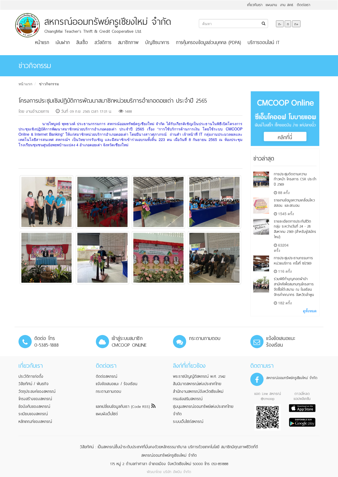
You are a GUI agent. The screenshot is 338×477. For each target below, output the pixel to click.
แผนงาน (271, 5)
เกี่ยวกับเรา (254, 5)
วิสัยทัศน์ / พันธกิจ (33, 383)
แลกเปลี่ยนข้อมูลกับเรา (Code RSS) (123, 406)
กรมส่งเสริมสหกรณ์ (188, 398)
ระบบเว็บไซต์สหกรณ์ (188, 421)
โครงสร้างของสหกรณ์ (35, 398)
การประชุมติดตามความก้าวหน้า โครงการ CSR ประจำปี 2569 (295, 179)
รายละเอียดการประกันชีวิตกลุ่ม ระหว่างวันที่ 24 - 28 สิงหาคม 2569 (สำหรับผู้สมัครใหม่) (295, 229)
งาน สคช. (287, 5)
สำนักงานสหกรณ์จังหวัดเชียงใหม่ (198, 391)
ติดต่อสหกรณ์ (106, 376)
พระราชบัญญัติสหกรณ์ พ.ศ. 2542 (199, 376)
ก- (279, 23)
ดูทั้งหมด (310, 310)
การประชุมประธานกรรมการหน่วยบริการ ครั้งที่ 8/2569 (293, 260)
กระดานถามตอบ (108, 391)
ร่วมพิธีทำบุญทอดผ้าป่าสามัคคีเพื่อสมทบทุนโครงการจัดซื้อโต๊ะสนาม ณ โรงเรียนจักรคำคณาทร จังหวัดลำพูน (294, 286)
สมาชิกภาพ (128, 42)
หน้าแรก (42, 42)
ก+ (296, 23)
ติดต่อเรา (303, 5)
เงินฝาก (63, 42)
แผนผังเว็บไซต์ (107, 413)
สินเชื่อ (82, 42)
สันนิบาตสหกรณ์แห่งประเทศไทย (197, 383)
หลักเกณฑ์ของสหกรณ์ (35, 421)
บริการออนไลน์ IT (264, 42)
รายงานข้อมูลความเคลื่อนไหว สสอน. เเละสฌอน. (294, 203)
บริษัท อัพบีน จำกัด (177, 472)
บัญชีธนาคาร (157, 42)
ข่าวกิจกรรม (49, 83)
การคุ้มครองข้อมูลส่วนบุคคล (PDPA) (208, 42)
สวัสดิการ (103, 42)
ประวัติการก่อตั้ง (30, 376)
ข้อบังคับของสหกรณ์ (34, 406)
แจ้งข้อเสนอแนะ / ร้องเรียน (116, 383)
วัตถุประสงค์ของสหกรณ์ (36, 391)
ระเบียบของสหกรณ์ (33, 413)
